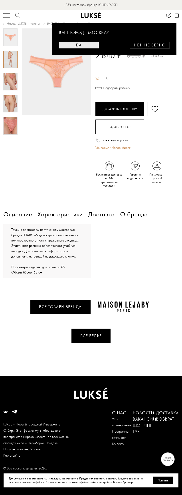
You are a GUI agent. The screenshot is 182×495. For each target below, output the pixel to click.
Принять (163, 480)
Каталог (35, 23)
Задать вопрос (120, 127)
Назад (11, 23)
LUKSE (22, 23)
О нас (119, 413)
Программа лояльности (120, 434)
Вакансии (144, 419)
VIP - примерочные (121, 422)
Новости (143, 413)
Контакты (118, 443)
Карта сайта (11, 455)
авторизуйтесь (109, 63)
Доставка (167, 413)
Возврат (165, 419)
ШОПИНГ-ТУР (143, 428)
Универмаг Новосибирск (113, 147)
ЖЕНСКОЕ (51, 23)
